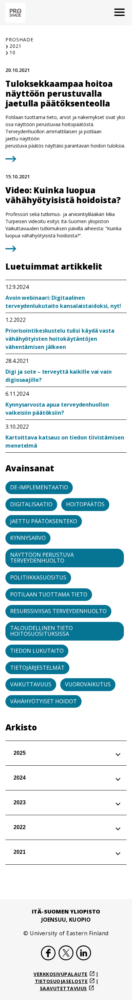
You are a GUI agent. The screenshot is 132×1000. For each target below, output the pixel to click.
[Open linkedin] (83, 953)
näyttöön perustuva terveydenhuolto (42, 558)
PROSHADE (19, 39)
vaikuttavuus (30, 684)
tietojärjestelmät (37, 667)
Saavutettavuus (63, 988)
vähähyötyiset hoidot (43, 701)
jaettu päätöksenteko (43, 521)
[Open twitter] (66, 953)
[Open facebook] (48, 953)
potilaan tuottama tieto (48, 594)
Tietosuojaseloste (61, 981)
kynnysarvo (28, 538)
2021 (15, 46)
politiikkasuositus (38, 577)
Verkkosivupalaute (61, 974)
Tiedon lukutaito (37, 650)
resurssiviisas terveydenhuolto (58, 611)
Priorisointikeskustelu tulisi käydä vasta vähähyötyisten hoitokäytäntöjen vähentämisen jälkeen (59, 339)
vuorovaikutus (88, 684)
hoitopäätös (85, 504)
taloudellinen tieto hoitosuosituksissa (41, 631)
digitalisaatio (31, 504)
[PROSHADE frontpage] (15, 12)
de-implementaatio (39, 487)
